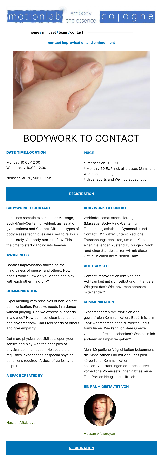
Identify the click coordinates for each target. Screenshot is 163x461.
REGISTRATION (81, 194)
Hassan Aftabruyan (22, 422)
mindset (49, 32)
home (34, 32)
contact (76, 32)
